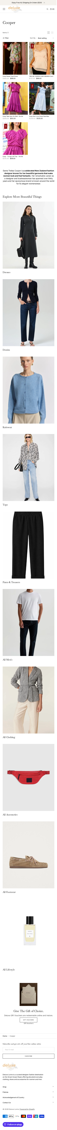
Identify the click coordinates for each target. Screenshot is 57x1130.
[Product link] (15, 57)
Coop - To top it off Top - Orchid (13, 152)
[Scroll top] (51, 1126)
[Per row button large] (46, 32)
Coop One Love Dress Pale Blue (38, 114)
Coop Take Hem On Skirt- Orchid (13, 114)
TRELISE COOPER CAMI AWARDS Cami (40, 75)
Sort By (31, 38)
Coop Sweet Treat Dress (10, 75)
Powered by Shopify (27, 1109)
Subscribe (27, 1056)
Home (5, 1036)
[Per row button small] (50, 32)
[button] (4, 9)
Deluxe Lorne (14, 1109)
